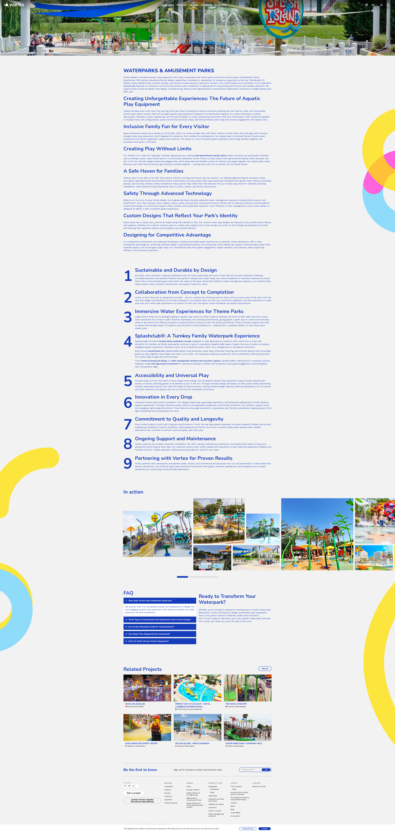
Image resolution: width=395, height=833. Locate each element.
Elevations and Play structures (216, 800)
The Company (236, 786)
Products (207, 5)
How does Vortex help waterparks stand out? (150, 600)
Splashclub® (141, 341)
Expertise (220, 5)
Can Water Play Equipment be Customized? (149, 634)
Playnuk (245, 178)
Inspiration (167, 5)
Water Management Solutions (216, 815)
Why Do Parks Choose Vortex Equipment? (148, 641)
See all (267, 668)
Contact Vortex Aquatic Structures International (142, 800)
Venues (194, 5)
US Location (235, 816)
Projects (181, 5)
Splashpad (213, 786)
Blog (232, 809)
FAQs (212, 792)
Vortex (156, 200)
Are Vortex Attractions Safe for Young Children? (151, 626)
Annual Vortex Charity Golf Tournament (239, 793)
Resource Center (259, 786)
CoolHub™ (213, 808)
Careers (234, 803)
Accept (264, 829)
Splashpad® (230, 178)
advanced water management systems (218, 200)
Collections (214, 789)
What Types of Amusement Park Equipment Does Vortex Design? (159, 619)
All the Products (170, 803)
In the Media (235, 813)
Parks (188, 786)
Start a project (134, 793)
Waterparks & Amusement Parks (193, 799)
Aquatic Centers (192, 790)
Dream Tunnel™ (215, 811)
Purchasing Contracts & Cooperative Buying (240, 798)
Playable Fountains (216, 804)
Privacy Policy (247, 829)
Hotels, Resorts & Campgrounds (193, 794)
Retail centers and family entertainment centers (194, 805)
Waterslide (213, 796)
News (233, 806)
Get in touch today (208, 618)
